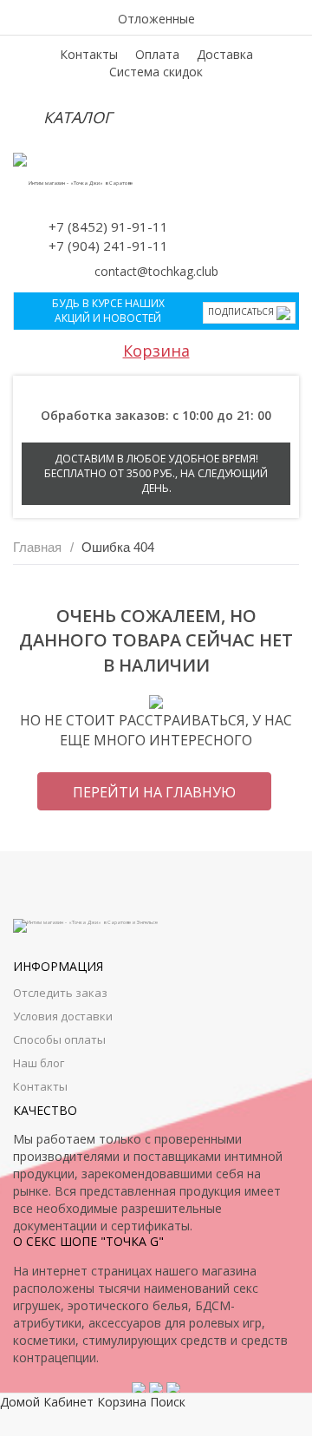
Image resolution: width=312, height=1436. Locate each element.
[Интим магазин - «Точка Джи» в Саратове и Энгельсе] (73, 183)
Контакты (89, 54)
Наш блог (38, 1063)
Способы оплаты (59, 1039)
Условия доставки (63, 1016)
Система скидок (156, 71)
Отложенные (156, 18)
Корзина (156, 350)
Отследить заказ (60, 992)
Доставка (225, 54)
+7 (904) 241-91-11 (108, 245)
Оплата (157, 54)
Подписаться (242, 311)
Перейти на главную (154, 792)
